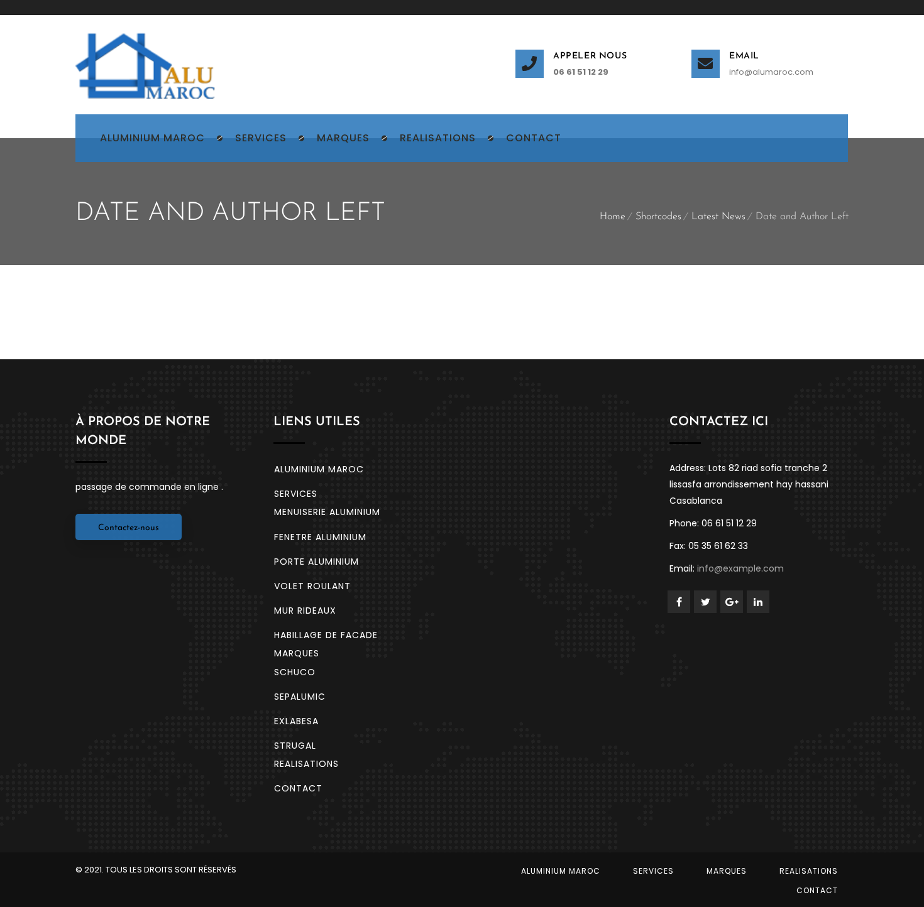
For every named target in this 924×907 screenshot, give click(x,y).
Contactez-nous (128, 528)
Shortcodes (658, 217)
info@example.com (740, 568)
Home (612, 217)
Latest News (718, 217)
